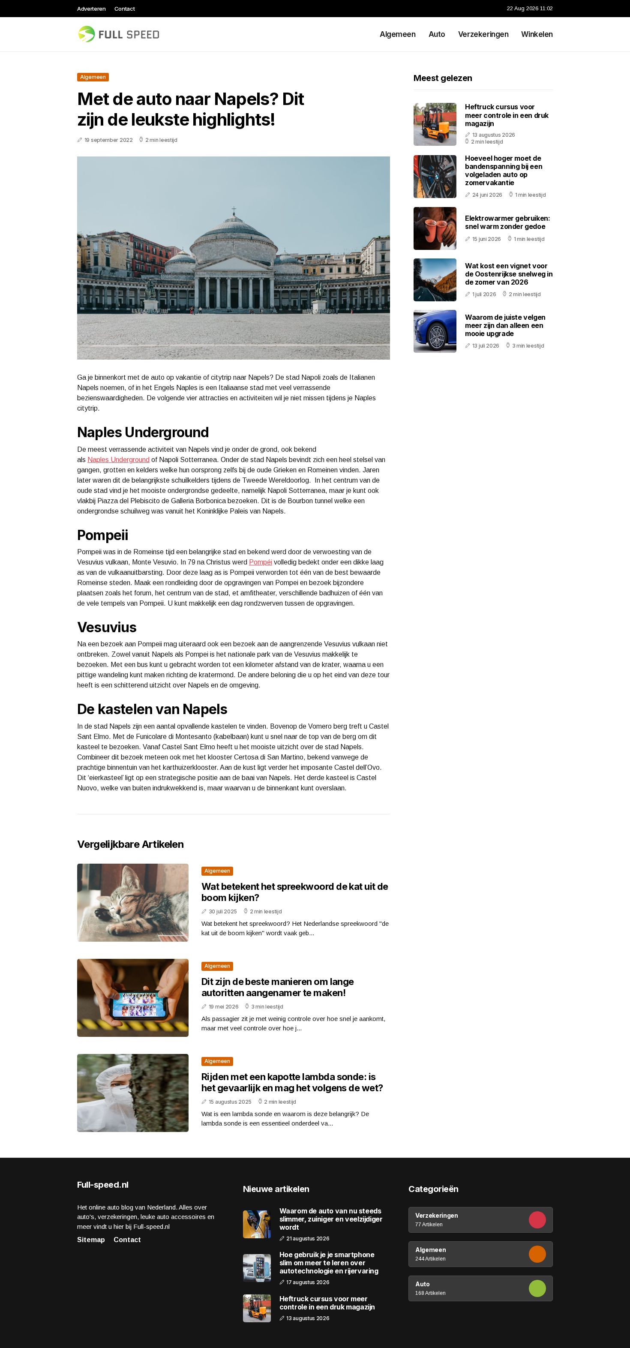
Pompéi (260, 562)
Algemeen (398, 34)
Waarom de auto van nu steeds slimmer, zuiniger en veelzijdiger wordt (331, 1219)
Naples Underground (118, 459)
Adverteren (91, 8)
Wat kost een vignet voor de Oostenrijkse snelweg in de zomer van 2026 (509, 273)
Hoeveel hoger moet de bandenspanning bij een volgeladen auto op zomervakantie (503, 170)
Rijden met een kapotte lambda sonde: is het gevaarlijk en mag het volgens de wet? (292, 1082)
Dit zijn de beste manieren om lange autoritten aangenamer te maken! (277, 987)
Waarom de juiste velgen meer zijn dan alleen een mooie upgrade (505, 325)
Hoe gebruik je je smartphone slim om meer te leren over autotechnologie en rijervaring (328, 1263)
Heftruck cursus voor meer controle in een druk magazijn (507, 115)
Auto (437, 34)
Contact (124, 8)
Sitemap (91, 1239)
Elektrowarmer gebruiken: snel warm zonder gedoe (507, 222)
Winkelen (537, 34)
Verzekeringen (483, 34)
